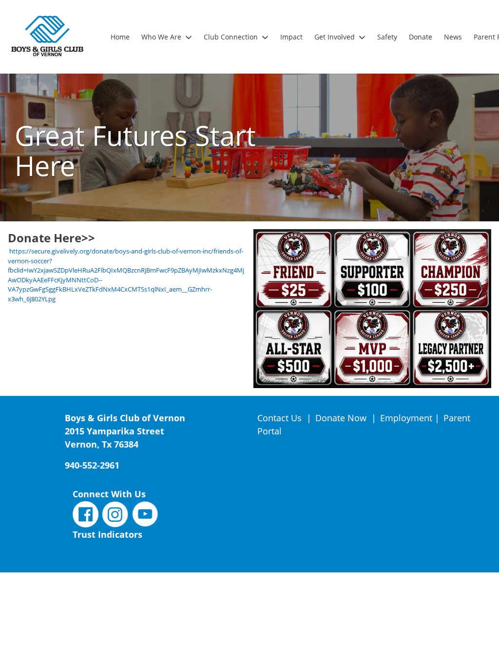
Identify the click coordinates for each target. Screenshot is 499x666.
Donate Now (340, 418)
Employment (406, 418)
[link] (120, 37)
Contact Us (280, 418)
